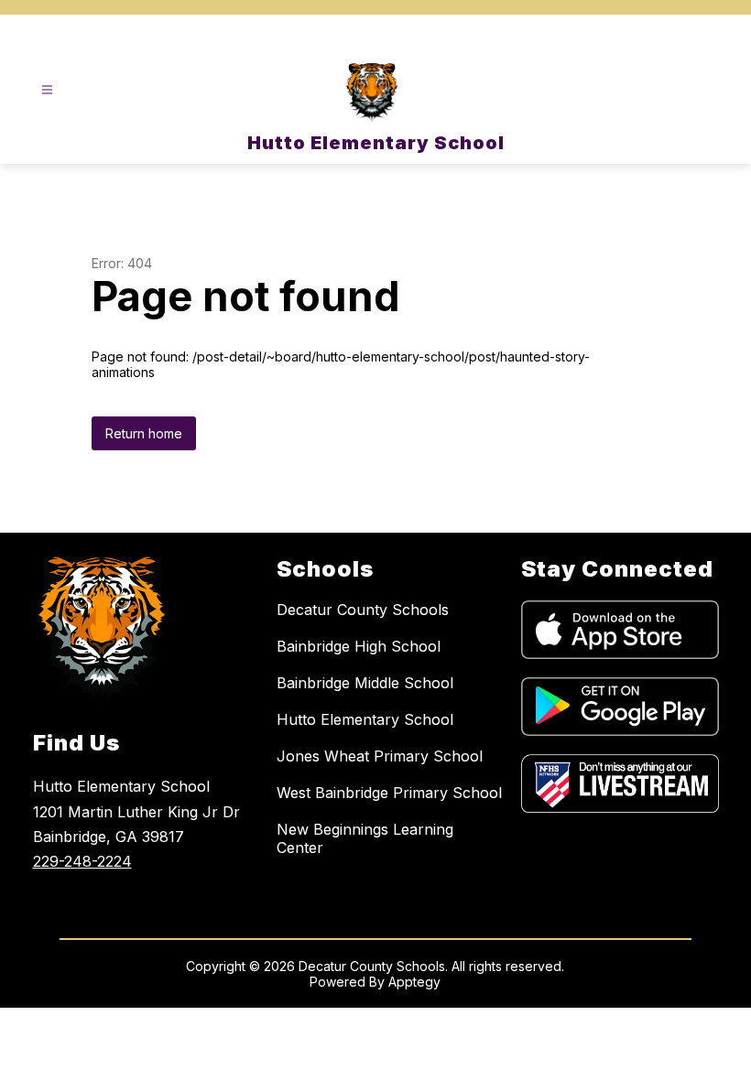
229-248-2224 (82, 861)
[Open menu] (47, 90)
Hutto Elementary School (365, 719)
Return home (143, 433)
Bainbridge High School (359, 646)
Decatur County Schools (363, 609)
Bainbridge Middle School (365, 683)
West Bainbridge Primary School (389, 792)
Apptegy (414, 981)
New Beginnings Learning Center (365, 838)
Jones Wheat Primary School (380, 756)
